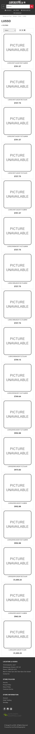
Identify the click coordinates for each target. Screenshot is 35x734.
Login (17, 10)
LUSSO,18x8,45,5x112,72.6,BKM (17, 320)
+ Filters (4, 25)
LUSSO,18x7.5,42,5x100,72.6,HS (17, 100)
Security (5, 682)
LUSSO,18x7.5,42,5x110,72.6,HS (17, 173)
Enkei (19, 16)
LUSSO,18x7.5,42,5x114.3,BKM (17, 210)
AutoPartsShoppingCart (18, 727)
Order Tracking (7, 700)
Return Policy (7, 687)
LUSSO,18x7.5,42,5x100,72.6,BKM (17, 63)
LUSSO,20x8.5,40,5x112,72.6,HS (17, 466)
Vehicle (9, 10)
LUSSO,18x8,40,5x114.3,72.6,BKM (17, 246)
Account (5, 698)
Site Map (5, 702)
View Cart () (26, 10)
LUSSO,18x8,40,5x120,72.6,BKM (17, 283)
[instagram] (8, 709)
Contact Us (6, 674)
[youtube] (11, 709)
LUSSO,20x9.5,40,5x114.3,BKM (17, 613)
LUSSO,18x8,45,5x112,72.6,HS (17, 356)
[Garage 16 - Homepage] (18, 2)
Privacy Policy (7, 684)
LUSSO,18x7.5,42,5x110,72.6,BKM (17, 136)
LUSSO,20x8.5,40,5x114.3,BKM (17, 503)
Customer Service (8, 689)
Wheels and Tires (7, 16)
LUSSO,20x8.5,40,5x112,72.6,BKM (17, 430)
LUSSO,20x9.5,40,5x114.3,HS (17, 650)
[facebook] (4, 709)
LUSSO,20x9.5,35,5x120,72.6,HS (17, 576)
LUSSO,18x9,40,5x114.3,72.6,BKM (17, 393)
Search (32, 6)
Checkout (18, 13)
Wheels (15, 16)
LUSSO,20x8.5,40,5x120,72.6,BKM (17, 540)
